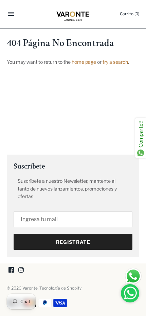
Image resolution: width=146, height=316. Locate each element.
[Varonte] (73, 14)
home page (84, 62)
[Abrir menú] (11, 15)
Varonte (30, 288)
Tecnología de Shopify (60, 288)
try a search (115, 62)
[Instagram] (21, 270)
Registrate (73, 242)
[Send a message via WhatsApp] (133, 276)
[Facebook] (11, 270)
